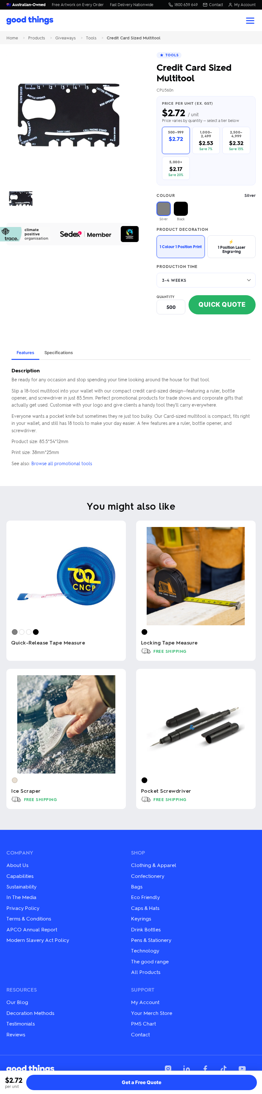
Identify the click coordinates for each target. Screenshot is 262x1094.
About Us (17, 865)
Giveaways (65, 38)
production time (177, 266)
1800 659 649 (186, 5)
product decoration (182, 229)
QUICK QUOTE (222, 304)
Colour (206, 195)
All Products (145, 971)
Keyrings (141, 918)
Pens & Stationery (151, 939)
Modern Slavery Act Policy (37, 939)
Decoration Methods (30, 1012)
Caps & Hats (145, 907)
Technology (145, 950)
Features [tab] (25, 352)
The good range (150, 961)
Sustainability (21, 886)
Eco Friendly (145, 897)
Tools (91, 38)
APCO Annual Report (31, 929)
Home (12, 38)
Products (36, 38)
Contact (216, 5)
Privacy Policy (22, 907)
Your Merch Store (151, 1012)
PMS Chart (143, 1023)
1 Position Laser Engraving (231, 246)
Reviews (15, 1034)
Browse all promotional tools (61, 463)
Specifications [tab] (58, 352)
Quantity (166, 296)
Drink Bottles (146, 929)
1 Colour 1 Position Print (181, 246)
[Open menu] (250, 21)
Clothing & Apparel (153, 865)
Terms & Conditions (28, 918)
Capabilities (20, 875)
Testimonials (20, 1023)
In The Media (21, 897)
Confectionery (147, 875)
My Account (245, 5)
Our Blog (17, 1002)
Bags (137, 886)
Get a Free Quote (141, 1082)
